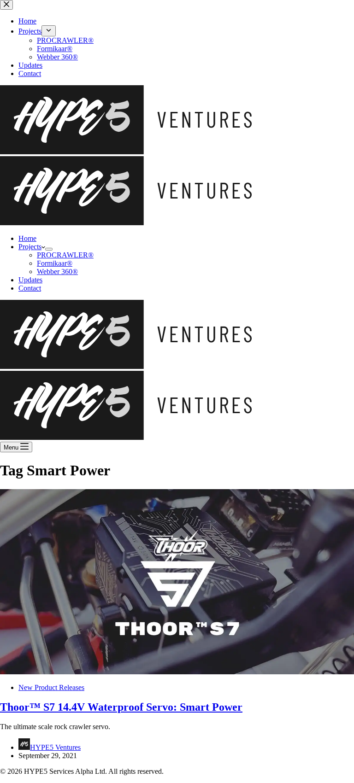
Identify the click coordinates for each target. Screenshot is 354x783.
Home (27, 238)
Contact (29, 288)
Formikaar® (54, 263)
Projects (29, 247)
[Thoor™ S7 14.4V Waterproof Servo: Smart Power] (177, 672)
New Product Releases (51, 687)
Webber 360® (57, 271)
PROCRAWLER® (65, 255)
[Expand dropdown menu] (49, 249)
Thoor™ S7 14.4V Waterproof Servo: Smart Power (121, 707)
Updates (30, 280)
